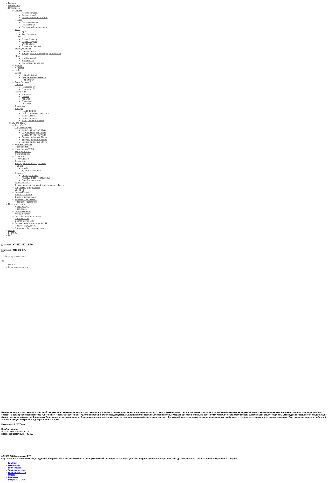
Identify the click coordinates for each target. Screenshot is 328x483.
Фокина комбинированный (34, 17)
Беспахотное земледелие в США (31, 223)
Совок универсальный (26, 197)
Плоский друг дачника (25, 226)
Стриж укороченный (32, 46)
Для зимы (19, 173)
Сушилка (19, 156)
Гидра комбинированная (34, 77)
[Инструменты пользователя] (2, 260)
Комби (25, 168)
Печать (12, 265)
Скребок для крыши (31, 180)
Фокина (18, 10)
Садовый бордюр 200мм (34, 135)
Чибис (18, 70)
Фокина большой (30, 13)
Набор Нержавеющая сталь (35, 113)
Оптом (11, 230)
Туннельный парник (31, 171)
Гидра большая (29, 75)
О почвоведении (23, 211)
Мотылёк (26, 94)
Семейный (20, 106)
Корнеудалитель (30, 51)
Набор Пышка (29, 116)
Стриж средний (29, 41)
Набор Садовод (29, 118)
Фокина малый (29, 15)
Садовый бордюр (23, 127)
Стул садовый (22, 159)
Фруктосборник (22, 154)
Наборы (19, 108)
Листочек (26, 104)
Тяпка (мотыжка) (23, 82)
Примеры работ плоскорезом (29, 228)
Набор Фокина (29, 111)
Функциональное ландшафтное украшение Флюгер (40, 185)
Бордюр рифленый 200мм (34, 142)
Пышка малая (28, 25)
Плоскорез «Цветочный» (27, 202)
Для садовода (22, 206)
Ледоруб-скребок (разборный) (36, 178)
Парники (19, 166)
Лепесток (19, 68)
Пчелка (25, 96)
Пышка (18, 20)
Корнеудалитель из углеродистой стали (41, 53)
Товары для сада (16, 123)
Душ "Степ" (20, 125)
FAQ (10, 235)
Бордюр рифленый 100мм (34, 137)
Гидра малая (28, 80)
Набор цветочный (23, 194)
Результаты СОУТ (17, 480)
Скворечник (20, 161)
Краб (17, 56)
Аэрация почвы (22, 214)
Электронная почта (18, 267)
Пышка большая (30, 22)
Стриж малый (28, 44)
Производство (22, 218)
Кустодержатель (23, 151)
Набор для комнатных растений (30, 163)
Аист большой (29, 34)
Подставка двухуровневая (27, 187)
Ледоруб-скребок (30, 175)
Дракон (18, 65)
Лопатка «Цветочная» (26, 199)
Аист (17, 29)
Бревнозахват (22, 183)
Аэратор (26, 99)
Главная (12, 3)
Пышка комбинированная (34, 27)
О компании (14, 5)
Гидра (18, 72)
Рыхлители (20, 92)
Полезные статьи (16, 204)
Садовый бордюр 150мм (34, 132)
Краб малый (28, 60)
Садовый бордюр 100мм (34, 130)
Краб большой (29, 58)
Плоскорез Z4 (28, 87)
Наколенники (21, 147)
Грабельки (27, 101)
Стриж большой (29, 39)
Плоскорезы (14, 8)
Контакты (12, 233)
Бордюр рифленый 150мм (34, 139)
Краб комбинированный (33, 63)
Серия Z (19, 84)
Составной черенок (24, 221)
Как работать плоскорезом (28, 216)
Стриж (18, 37)
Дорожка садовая (23, 144)
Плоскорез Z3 (28, 89)
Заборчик (19, 190)
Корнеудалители (23, 49)
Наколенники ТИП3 (24, 149)
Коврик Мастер (22, 192)
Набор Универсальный (33, 120)
